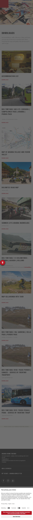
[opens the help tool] (2, 262)
